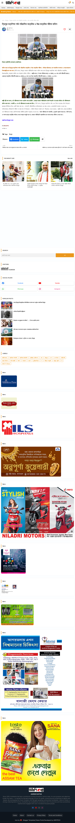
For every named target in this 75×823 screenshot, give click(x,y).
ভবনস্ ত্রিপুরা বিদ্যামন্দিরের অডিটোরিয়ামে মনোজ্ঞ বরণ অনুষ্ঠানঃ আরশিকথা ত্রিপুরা (29, 302)
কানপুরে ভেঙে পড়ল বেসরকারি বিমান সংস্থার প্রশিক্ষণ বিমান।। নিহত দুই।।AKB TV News (45, 11)
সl (61, 360)
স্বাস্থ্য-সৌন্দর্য (56, 360)
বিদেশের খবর (33, 7)
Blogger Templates (29, 820)
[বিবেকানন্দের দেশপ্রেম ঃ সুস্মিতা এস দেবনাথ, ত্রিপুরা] (6, 341)
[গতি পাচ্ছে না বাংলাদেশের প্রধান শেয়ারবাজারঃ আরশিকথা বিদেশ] (6, 332)
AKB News (10, 7)
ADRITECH (57, 820)
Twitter (25, 139)
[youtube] (36, 807)
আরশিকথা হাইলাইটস (43, 7)
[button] (73, 3)
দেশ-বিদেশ (56, 357)
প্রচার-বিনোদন (70, 7)
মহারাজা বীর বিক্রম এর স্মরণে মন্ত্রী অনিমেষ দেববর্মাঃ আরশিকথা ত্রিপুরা (61, 184)
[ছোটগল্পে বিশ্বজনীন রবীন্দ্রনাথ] (6, 314)
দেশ (51, 357)
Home (3, 7)
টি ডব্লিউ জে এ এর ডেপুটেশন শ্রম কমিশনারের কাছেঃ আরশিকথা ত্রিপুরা (11, 184)
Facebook (15, 139)
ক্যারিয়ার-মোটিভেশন (34, 357)
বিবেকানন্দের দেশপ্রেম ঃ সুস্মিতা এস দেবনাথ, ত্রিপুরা (24, 338)
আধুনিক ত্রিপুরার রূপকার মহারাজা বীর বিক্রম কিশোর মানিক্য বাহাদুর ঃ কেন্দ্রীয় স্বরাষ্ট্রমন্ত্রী (37, 185)
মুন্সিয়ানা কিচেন (36, 360)
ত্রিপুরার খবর (19, 7)
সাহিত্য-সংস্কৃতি (61, 7)
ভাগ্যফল (24, 360)
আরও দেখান (70, 158)
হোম (3, 20)
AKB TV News (6, 363)
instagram (57, 289)
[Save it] (64, 29)
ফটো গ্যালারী (12, 360)
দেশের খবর (26, 7)
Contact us (30, 815)
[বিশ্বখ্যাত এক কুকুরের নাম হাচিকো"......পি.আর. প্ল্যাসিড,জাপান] (6, 323)
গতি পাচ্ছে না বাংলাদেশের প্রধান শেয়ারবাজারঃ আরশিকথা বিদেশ (26, 329)
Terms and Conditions (55, 815)
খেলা (41, 357)
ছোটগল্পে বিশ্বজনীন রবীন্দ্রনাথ (19, 311)
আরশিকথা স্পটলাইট (13, 357)
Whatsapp (36, 139)
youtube (57, 283)
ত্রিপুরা (6, 20)
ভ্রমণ (29, 360)
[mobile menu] (2, 2)
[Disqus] (37, 217)
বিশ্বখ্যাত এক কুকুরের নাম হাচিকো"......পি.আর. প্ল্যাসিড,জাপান (26, 320)
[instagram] (42, 807)
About (22, 815)
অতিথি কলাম (52, 7)
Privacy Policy (41, 815)
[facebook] (33, 807)
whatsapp (20, 289)
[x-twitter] (39, 807)
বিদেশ (19, 360)
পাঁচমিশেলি (63, 357)
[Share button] (42, 139)
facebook (20, 283)
